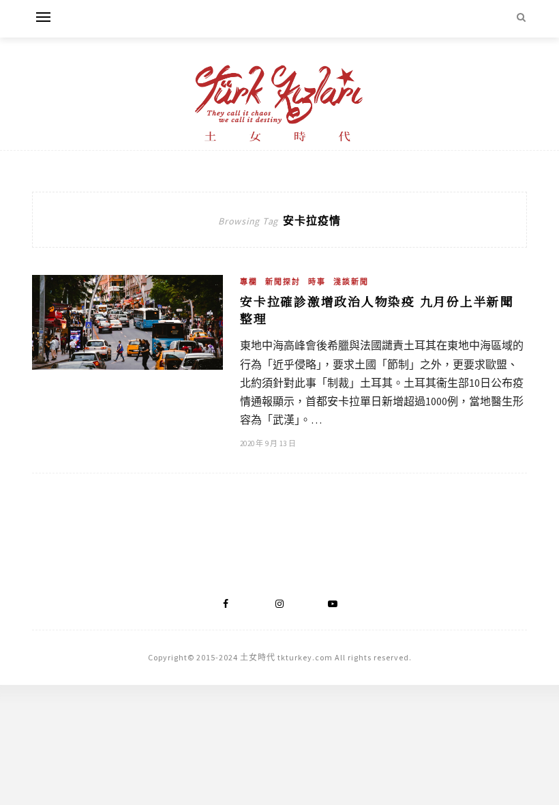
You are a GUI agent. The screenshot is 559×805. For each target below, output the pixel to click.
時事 (317, 282)
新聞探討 (283, 282)
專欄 (249, 282)
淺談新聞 (351, 282)
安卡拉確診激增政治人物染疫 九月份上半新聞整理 (377, 309)
